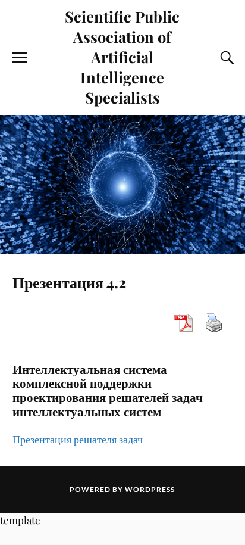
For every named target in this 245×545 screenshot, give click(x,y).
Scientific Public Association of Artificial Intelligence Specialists (122, 56)
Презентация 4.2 (69, 282)
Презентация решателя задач (77, 439)
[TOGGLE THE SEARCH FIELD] (225, 58)
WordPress (150, 489)
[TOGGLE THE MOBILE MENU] (19, 58)
